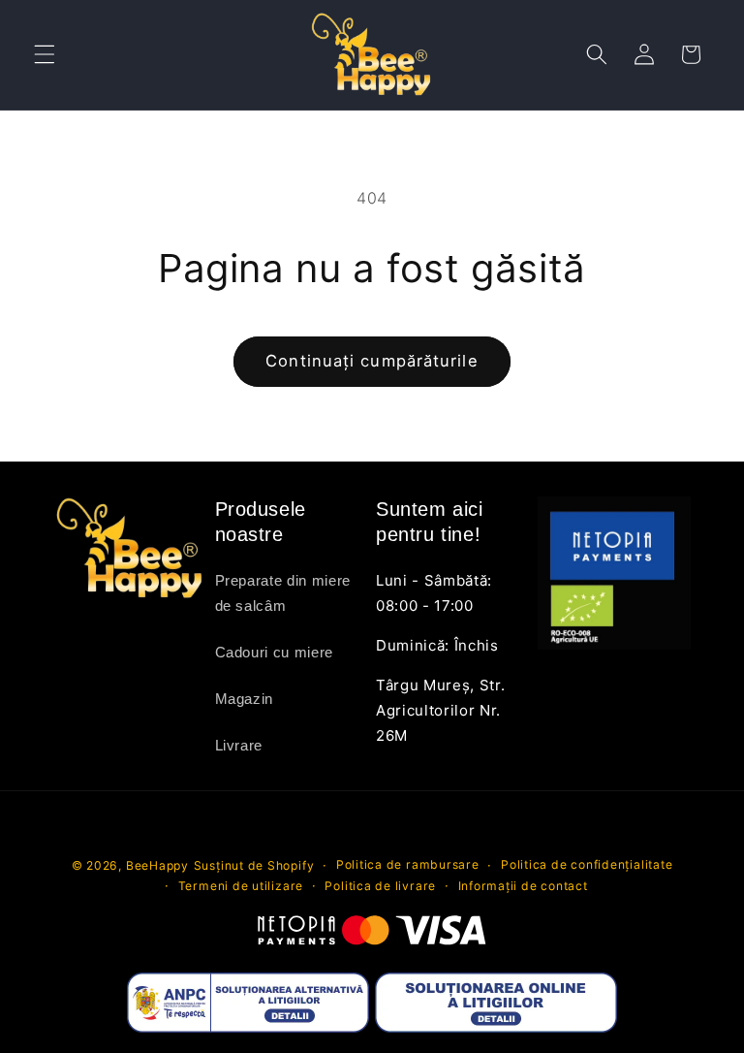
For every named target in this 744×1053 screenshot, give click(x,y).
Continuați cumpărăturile (371, 360)
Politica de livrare (380, 885)
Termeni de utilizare (240, 885)
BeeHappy (157, 865)
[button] (44, 54)
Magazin (244, 698)
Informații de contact (523, 885)
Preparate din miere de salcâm (283, 593)
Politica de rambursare (408, 864)
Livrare (239, 745)
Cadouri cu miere (274, 652)
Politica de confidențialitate (586, 864)
